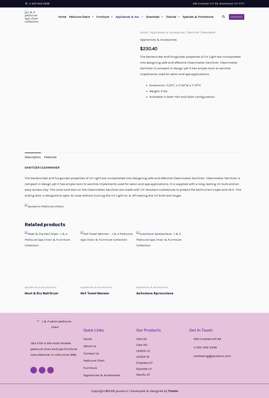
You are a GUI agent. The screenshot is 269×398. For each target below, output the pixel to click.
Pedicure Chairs (79, 16)
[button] (92, 17)
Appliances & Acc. (128, 16)
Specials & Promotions (198, 16)
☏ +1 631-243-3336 (37, 3)
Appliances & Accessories (167, 32)
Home (62, 16)
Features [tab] (50, 157)
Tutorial (171, 16)
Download (152, 16)
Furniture (102, 16)
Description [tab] (33, 157)
